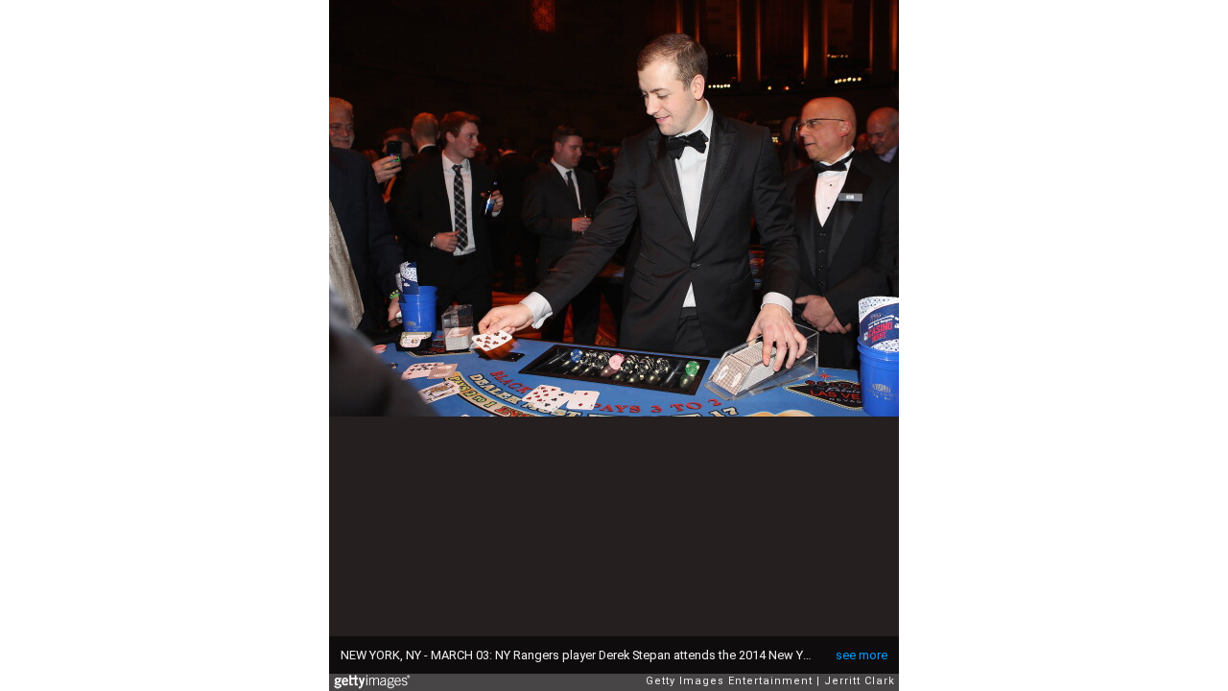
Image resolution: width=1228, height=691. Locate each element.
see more (861, 655)
